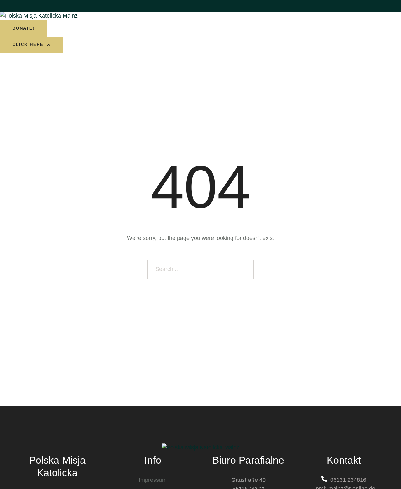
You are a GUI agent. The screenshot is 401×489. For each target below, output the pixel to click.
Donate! (24, 28)
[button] (31, 45)
